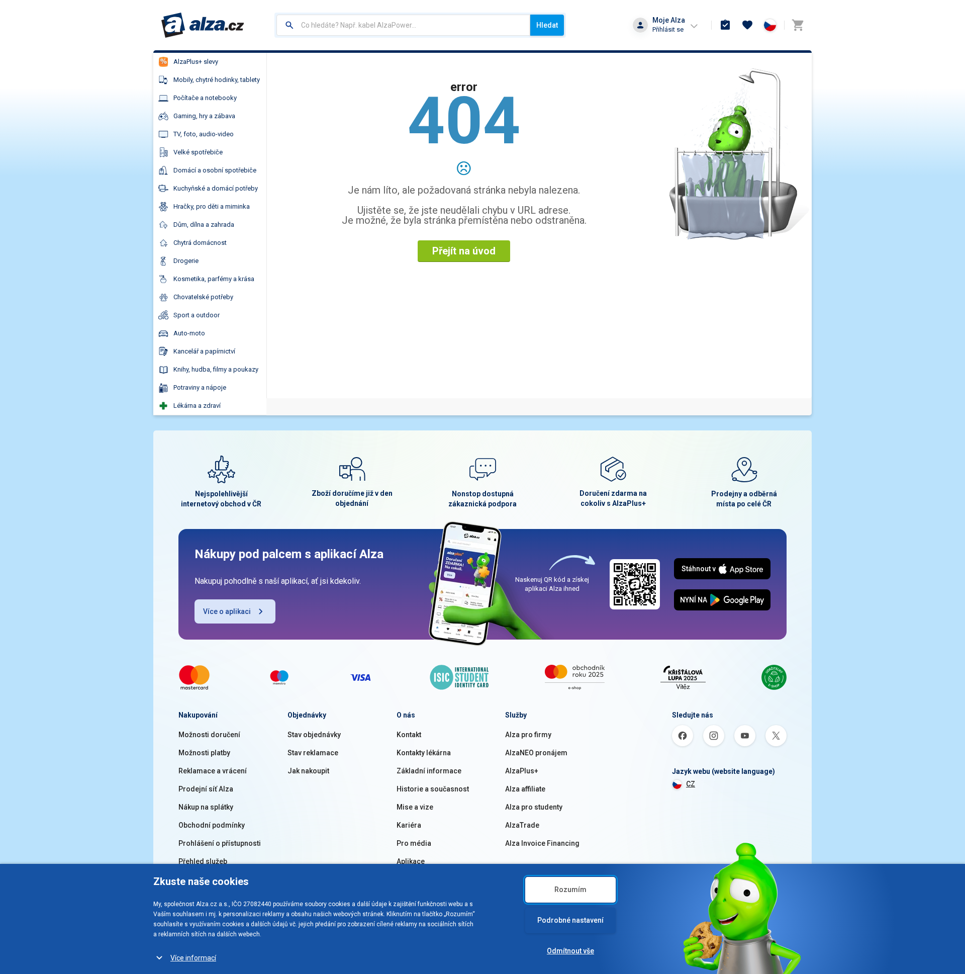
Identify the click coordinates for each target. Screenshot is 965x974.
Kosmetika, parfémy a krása (213, 279)
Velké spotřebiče (198, 152)
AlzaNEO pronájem (536, 753)
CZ (690, 784)
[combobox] (403, 25)
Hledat (547, 25)
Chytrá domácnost (200, 242)
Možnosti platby (204, 753)
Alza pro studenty (533, 807)
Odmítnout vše (570, 951)
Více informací (193, 958)
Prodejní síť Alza (205, 789)
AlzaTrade (522, 825)
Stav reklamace (312, 753)
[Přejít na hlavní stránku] (202, 25)
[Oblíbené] (747, 25)
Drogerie (186, 260)
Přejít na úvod (464, 251)
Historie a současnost (433, 789)
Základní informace (429, 771)
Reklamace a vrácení (212, 771)
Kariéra (409, 825)
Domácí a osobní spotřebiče (214, 170)
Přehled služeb (202, 861)
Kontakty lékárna (424, 753)
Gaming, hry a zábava (204, 116)
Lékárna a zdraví (197, 405)
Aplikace (411, 861)
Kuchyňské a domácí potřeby (215, 188)
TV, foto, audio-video (203, 134)
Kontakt (409, 735)
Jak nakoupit (308, 771)
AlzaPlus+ (521, 771)
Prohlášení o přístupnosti (219, 843)
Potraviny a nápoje (199, 387)
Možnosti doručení (209, 735)
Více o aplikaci (227, 611)
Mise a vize (415, 807)
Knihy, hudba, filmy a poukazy (215, 369)
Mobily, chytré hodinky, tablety (216, 79)
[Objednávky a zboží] (725, 25)
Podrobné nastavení (570, 920)
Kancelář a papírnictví (204, 351)
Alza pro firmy (528, 735)
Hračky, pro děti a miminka (211, 206)
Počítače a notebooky (205, 98)
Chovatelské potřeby (203, 297)
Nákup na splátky (205, 807)
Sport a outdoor (196, 315)
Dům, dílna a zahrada (203, 224)
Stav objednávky (314, 735)
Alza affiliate (525, 789)
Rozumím (570, 890)
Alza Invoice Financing (542, 843)
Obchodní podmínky (211, 825)
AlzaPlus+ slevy (195, 61)
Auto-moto (189, 333)
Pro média (414, 843)
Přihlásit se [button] (668, 29)
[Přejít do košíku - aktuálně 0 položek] (798, 25)
